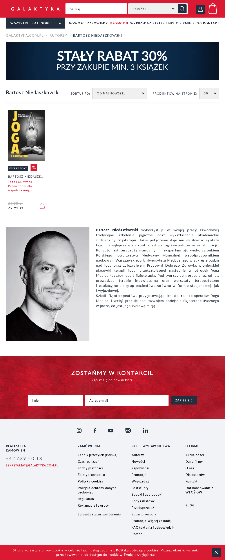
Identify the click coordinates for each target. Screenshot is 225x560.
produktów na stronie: (174, 93)
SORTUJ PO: (80, 93)
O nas (189, 468)
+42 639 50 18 (24, 458)
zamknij (216, 552)
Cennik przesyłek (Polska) (98, 455)
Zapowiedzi (98, 23)
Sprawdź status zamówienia (99, 514)
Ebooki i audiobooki (147, 494)
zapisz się (183, 400)
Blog (197, 23)
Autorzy (58, 35)
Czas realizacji (89, 461)
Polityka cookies (90, 481)
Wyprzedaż (140, 23)
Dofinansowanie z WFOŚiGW (199, 490)
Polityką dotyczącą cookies (137, 550)
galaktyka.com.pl (25, 35)
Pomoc (137, 534)
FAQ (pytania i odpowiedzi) (153, 527)
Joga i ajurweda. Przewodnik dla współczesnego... (21, 186)
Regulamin (86, 499)
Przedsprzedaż (143, 507)
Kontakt (211, 23)
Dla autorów (195, 474)
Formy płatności (90, 468)
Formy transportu (91, 474)
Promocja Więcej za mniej (152, 520)
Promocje (119, 23)
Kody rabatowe (143, 501)
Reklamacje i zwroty (93, 505)
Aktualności (194, 455)
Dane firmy (194, 461)
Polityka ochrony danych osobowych (97, 490)
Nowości (77, 23)
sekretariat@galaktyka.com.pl (32, 465)
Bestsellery (163, 23)
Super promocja (144, 514)
